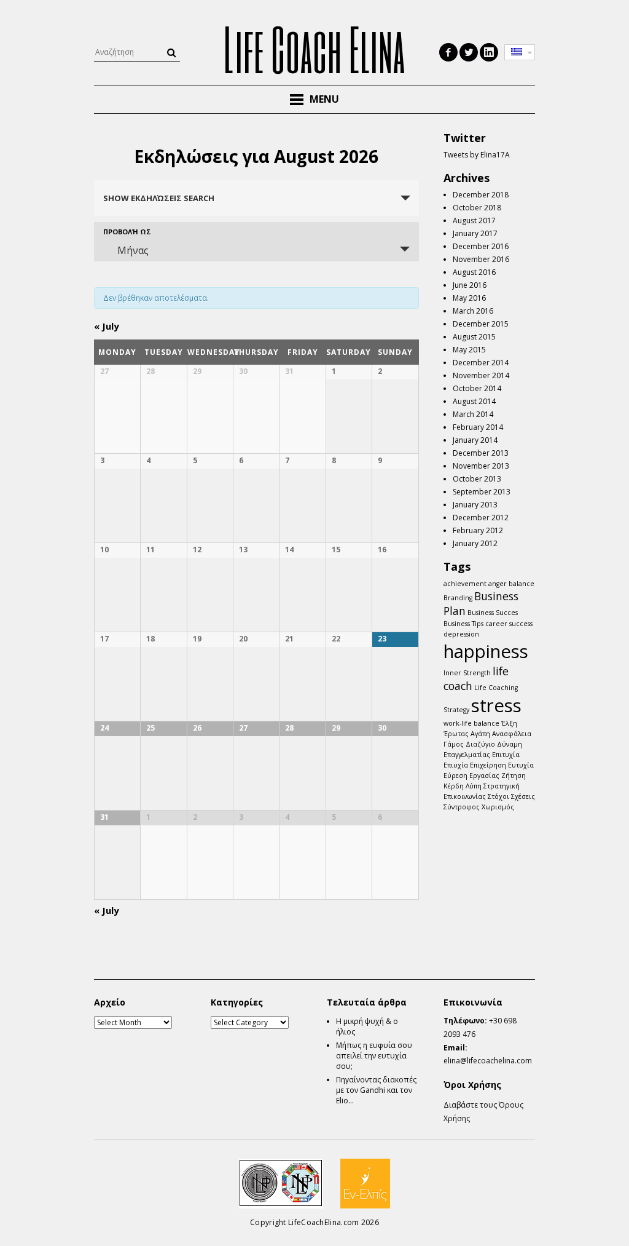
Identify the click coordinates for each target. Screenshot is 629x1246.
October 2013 (477, 479)
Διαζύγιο (480, 744)
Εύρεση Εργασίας (471, 775)
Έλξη (509, 723)
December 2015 (481, 324)
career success (509, 623)
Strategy (456, 709)
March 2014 (473, 414)
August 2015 (474, 336)
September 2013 (481, 491)
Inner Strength (467, 673)
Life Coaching (496, 687)
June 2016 (469, 285)
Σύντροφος (461, 807)
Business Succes (492, 612)
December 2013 (481, 453)
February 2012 (478, 530)
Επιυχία (455, 765)
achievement (464, 583)
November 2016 (481, 259)
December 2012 (481, 517)
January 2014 (475, 440)
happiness (485, 651)
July (106, 326)
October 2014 (477, 388)
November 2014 (481, 375)
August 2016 (474, 272)
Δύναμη (509, 744)
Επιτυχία (506, 754)
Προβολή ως (127, 231)
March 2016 (473, 311)
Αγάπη (480, 733)
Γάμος (453, 744)
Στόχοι (498, 796)
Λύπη (474, 786)
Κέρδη (453, 786)
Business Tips (463, 623)
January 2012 (475, 543)
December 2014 (481, 362)
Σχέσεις (523, 796)
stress (496, 705)
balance (521, 583)
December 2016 (481, 246)
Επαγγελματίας (466, 754)
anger (497, 583)
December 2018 (481, 194)
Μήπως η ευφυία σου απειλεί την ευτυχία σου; (374, 1055)
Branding (457, 597)
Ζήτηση (513, 775)
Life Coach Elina (314, 48)
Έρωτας (456, 733)
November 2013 (481, 466)
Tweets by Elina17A (476, 154)
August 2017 (474, 220)
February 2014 (478, 427)
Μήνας (133, 250)
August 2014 (474, 401)
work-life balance (471, 723)
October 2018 (477, 207)
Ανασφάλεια (511, 733)
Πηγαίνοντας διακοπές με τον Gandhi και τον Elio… (376, 1090)
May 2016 (469, 298)
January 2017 (475, 233)
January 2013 (475, 504)
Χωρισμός (498, 807)
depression (461, 634)
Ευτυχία (521, 765)
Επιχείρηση (488, 765)
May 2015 (469, 349)
